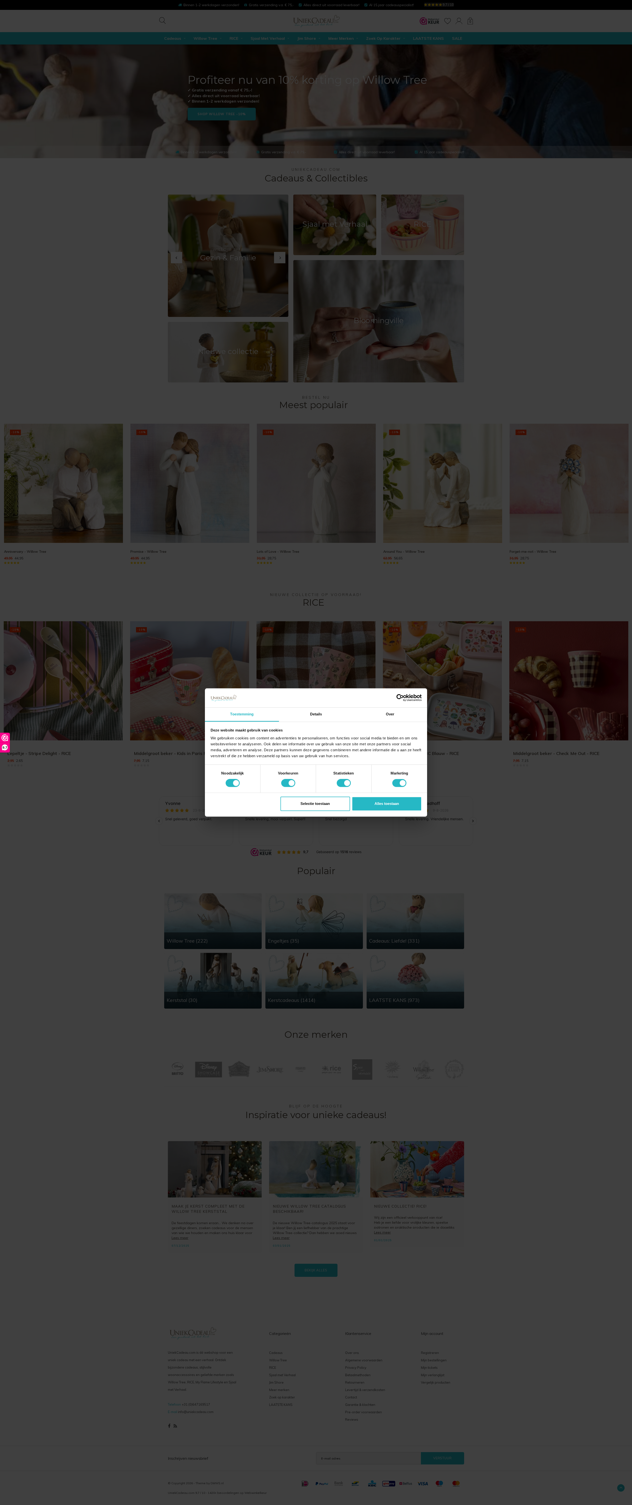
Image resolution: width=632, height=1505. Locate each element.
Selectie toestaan (315, 803)
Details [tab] (316, 714)
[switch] (288, 783)
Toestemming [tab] (242, 714)
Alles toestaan (387, 803)
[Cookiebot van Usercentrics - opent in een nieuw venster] (400, 698)
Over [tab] (390, 714)
